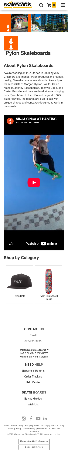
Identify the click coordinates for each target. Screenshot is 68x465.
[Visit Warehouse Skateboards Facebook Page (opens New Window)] (31, 418)
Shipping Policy (32, 425)
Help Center (33, 382)
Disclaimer (42, 428)
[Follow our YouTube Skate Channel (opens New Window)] (38, 418)
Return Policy (17, 425)
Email (33, 335)
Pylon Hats (19, 295)
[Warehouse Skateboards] (20, 5)
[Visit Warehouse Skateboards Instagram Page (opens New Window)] (24, 418)
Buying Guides (33, 398)
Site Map (45, 425)
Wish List (33, 404)
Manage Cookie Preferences (34, 441)
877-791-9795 (33, 341)
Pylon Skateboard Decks (48, 297)
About (6, 425)
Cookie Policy (29, 428)
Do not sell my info (34, 447)
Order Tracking (33, 376)
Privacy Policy (14, 428)
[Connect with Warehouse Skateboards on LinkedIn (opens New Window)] (45, 418)
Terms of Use (56, 425)
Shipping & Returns (33, 370)
